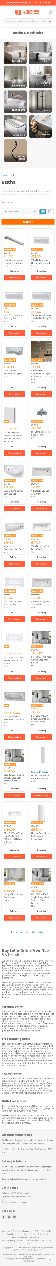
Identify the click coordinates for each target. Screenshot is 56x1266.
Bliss (33, 665)
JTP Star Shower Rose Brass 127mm (41, 433)
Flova (6, 266)
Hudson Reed (36, 839)
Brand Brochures (13, 1234)
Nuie (33, 781)
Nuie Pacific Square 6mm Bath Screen (40, 777)
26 (33, 932)
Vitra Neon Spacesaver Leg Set (13, 547)
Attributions (46, 1240)
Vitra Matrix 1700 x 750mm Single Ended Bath (14, 719)
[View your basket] (51, 12)
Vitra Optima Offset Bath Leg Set (13, 492)
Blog (25, 1234)
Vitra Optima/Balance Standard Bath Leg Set (41, 317)
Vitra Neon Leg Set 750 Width (40, 492)
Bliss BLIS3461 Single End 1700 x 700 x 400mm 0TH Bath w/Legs (14, 837)
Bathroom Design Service (12, 1240)
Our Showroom (32, 1240)
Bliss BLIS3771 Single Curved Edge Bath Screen (41, 659)
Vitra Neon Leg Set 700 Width (40, 603)
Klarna (28, 1243)
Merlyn (6, 900)
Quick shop (14, 271)
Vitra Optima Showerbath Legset (13, 372)
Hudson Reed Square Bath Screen (41, 834)
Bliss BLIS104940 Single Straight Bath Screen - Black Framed (40, 898)
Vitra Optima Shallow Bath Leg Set (14, 317)
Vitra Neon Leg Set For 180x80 (40, 547)
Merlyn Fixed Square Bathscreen (13, 896)
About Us (6, 1231)
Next (40, 932)
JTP (32, 438)
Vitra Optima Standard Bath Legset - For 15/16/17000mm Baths (41, 375)
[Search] (50, 21)
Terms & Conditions (19, 1237)
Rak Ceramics (9, 441)
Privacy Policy (36, 1237)
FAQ (36, 1231)
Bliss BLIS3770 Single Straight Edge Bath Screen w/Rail (14, 778)
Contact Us (17, 1202)
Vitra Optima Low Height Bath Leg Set (40, 261)
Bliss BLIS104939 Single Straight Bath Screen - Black (40, 718)
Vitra (33, 266)
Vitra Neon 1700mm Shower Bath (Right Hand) (13, 660)
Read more (6, 202)
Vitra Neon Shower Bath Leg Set (13, 603)
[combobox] (25, 21)
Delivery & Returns (18, 1179)
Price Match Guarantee (22, 1231)
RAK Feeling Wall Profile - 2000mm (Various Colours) (13, 435)
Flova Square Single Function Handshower (14, 261)
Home (4, 175)
